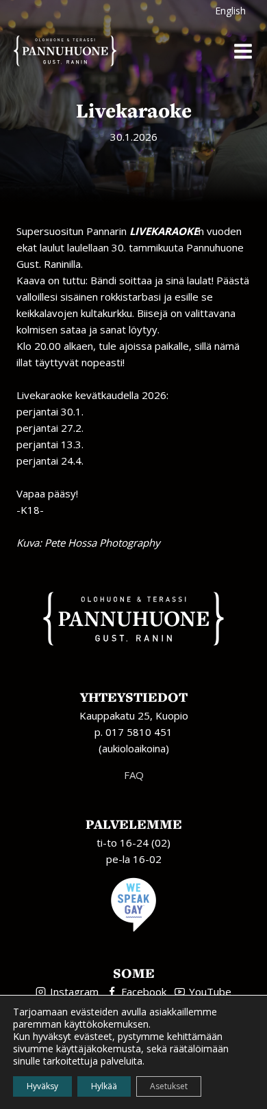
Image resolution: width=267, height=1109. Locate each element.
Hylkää (104, 1086)
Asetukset (169, 1086)
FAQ (134, 775)
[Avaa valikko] (243, 51)
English (230, 10)
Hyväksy (42, 1086)
